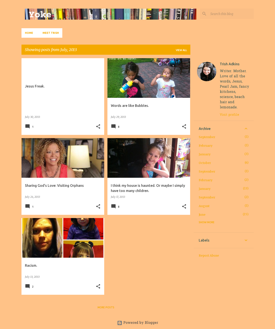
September (207, 137)
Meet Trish (51, 32)
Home (29, 32)
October (205, 163)
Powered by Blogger (140, 323)
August (204, 206)
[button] (98, 127)
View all (181, 50)
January (205, 154)
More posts (106, 307)
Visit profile (229, 115)
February (205, 146)
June (202, 215)
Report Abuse (209, 255)
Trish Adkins (230, 64)
